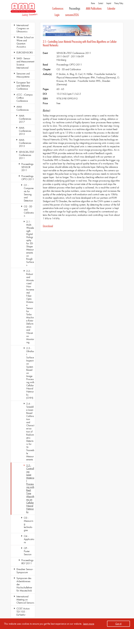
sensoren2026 (72, 15)
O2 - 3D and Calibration (29, 211)
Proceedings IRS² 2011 (27, 562)
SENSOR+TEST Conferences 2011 (26, 155)
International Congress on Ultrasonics (23, 28)
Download (48, 225)
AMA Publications (94, 9)
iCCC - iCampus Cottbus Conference (25, 97)
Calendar (111, 9)
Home (93, 3)
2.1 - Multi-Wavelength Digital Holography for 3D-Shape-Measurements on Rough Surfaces (30, 243)
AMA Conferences (23, 108)
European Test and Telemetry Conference (23, 85)
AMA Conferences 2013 (25, 143)
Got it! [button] (118, 623)
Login (57, 15)
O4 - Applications (29, 539)
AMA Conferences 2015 (25, 130)
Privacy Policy (118, 3)
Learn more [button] (88, 623)
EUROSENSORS (25, 52)
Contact (100, 3)
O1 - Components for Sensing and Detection (29, 192)
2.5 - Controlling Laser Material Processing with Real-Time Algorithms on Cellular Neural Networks (30, 488)
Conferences (57, 9)
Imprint (108, 3)
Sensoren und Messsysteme (23, 75)
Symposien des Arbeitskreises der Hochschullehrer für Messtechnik (24, 584)
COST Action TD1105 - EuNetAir (23, 611)
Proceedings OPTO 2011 (27, 178)
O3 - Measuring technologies (28, 524)
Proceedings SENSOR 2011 (27, 167)
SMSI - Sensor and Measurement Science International (25, 63)
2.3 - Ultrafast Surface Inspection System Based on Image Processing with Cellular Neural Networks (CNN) (30, 373)
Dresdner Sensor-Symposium (25, 571)
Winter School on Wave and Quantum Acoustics (25, 42)
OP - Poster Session (27, 551)
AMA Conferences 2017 (25, 118)
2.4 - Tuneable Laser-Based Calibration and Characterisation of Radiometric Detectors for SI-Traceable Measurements (30, 431)
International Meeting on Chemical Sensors (25, 599)
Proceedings (74, 9)
